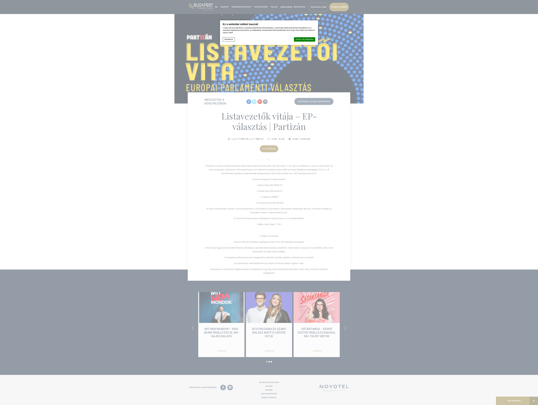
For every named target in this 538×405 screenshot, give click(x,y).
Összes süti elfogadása (304, 39)
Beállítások (229, 39)
